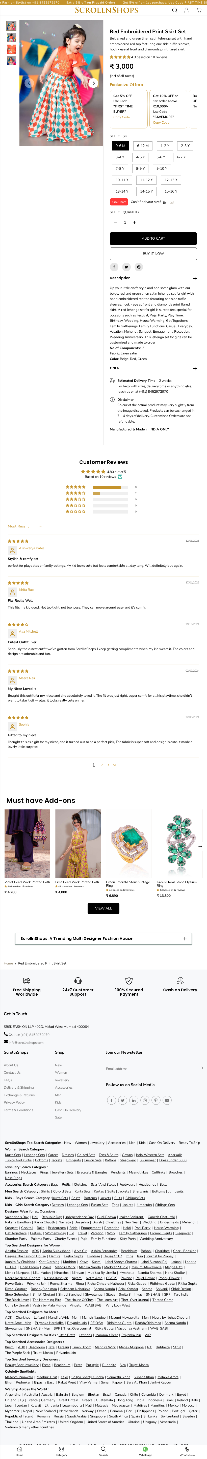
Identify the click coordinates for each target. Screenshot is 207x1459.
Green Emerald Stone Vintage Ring (128, 884)
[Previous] (29, 83)
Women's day (55, 1233)
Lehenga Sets (34, 1154)
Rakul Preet (67, 1382)
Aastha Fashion (16, 1250)
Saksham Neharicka (75, 1288)
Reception (111, 1227)
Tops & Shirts (108, 1154)
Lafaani (176, 1261)
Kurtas (99, 1191)
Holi (35, 1217)
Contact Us (12, 1072)
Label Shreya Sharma (121, 1261)
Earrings (11, 1172)
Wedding (149, 1222)
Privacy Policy (14, 1102)
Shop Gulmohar (17, 1294)
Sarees (53, 1154)
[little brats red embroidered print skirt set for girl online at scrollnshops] (61, 83)
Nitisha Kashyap (56, 1278)
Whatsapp (145, 1455)
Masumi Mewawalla (147, 1267)
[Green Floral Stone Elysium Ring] (179, 843)
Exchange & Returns (19, 1095)
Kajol (64, 1377)
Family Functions (103, 1238)
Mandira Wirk (65, 1267)
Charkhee (162, 1250)
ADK (35, 1250)
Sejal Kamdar (128, 1288)
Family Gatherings (133, 1233)
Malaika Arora (168, 1377)
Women (61, 1072)
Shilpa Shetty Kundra (87, 1377)
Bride (73, 1227)
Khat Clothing (49, 1261)
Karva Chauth (44, 1222)
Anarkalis (175, 1154)
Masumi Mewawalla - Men (129, 1317)
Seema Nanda (104, 1288)
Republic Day (52, 1217)
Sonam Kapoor (112, 1382)
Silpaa (110, 1294)
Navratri (65, 1222)
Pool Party (142, 1227)
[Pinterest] (139, 267)
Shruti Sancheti (70, 1294)
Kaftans (110, 1160)
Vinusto (75, 1305)
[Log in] (186, 10)
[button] (120, 57)
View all (103, 908)
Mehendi (188, 1222)
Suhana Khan (144, 1377)
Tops (115, 1204)
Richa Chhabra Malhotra (105, 1283)
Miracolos (61, 1272)
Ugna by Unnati (17, 1305)
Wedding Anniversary (156, 1238)
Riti (149, 1347)
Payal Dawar (145, 1278)
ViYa (148, 1335)
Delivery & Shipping (19, 1087)
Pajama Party (41, 1238)
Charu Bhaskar (184, 1250)
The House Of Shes (79, 1299)
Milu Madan (42, 1272)
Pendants (118, 1172)
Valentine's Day (17, 1217)
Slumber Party (16, 1238)
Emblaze (93, 1256)
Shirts (45, 1191)
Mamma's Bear (106, 1335)
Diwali (97, 1222)
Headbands (147, 1184)
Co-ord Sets (86, 1154)
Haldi (127, 1227)
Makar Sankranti (131, 1217)
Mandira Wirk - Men (63, 1317)
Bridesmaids (169, 1222)
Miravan (78, 1272)
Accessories (63, 1087)
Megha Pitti (174, 1267)
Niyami (77, 1278)
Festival (36, 1233)
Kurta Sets (13, 1154)
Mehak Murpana (17, 1272)
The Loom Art (107, 1299)
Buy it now (153, 253)
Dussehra (81, 1222)
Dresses (68, 1154)
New (58, 1065)
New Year (131, 1222)
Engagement (91, 1227)
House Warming (166, 1227)
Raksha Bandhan (18, 1222)
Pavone (126, 1278)
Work (111, 1233)
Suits (111, 1191)
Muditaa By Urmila (102, 1272)
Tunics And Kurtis (18, 1160)
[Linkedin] (133, 1100)
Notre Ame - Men (18, 1322)
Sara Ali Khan (136, 1382)
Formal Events (161, 1233)
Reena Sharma (61, 1283)
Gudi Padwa (106, 1217)
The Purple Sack (17, 1352)
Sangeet (11, 1227)
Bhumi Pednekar (18, 1382)
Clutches (80, 1184)
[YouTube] (167, 1100)
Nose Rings (13, 1178)
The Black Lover (17, 1299)
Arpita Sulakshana (56, 1250)
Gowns (127, 1154)
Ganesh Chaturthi (161, 1217)
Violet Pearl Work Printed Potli (27, 882)
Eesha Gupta (73, 1256)
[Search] (174, 10)
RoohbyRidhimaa (44, 1288)
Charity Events (66, 1238)
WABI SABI (93, 1305)
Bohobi (146, 1250)
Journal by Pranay (159, 1256)
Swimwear (148, 1160)
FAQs (8, 1080)
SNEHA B (153, 1294)
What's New (187, 1455)
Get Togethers (16, 1233)
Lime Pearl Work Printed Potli (77, 882)
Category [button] (61, 1455)
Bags (54, 1184)
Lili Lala (10, 1267)
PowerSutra (14, 1283)
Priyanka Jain (36, 1283)
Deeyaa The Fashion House (25, 1256)
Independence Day (79, 1217)
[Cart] (198, 10)
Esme (46, 1364)
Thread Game (162, 1299)
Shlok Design (181, 1288)
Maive (46, 1267)
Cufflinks (158, 1172)
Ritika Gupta (187, 1283)
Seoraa (147, 1288)
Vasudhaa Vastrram (132, 1328)
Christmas (113, 1222)
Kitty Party (128, 1238)
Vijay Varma (88, 1382)
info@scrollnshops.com (26, 1042)
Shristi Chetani (44, 1294)
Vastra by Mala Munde (49, 1305)
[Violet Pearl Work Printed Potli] (27, 843)
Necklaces (28, 1172)
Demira (54, 1256)
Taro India (181, 1294)
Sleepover (183, 1233)
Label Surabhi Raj (154, 1261)
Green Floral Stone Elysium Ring (177, 884)
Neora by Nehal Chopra (22, 1278)
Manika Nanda (90, 1267)
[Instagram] (144, 1100)
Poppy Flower (169, 1278)
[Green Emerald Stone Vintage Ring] (129, 843)
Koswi (84, 1261)
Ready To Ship (189, 1142)
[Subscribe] (201, 1069)
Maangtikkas (138, 1172)
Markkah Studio (116, 1267)
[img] (18, 541)
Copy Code (121, 117)
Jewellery (62, 1080)
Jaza (140, 1256)
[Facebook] (114, 267)
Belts (163, 1184)
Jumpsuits (73, 1160)
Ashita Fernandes (104, 1250)
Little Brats (67, 1335)
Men (58, 1095)
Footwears (127, 1184)
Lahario (190, 1261)
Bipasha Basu (44, 1382)
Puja (84, 1238)
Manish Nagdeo (94, 1317)
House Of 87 (113, 1256)
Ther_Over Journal (135, 1299)
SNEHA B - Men (38, 1328)
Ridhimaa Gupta (162, 1283)
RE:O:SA (96, 1322)
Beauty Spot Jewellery (22, 1364)
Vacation (97, 1233)
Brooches (176, 1172)
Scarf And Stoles (103, 1184)
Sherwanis (140, 1191)
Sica (123, 1364)
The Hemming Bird (47, 1299)
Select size (120, 136)
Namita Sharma (150, 1272)
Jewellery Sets (62, 1172)
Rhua (80, 1283)
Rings (44, 1172)
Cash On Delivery (68, 1110)
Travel (82, 1233)
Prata (78, 1364)
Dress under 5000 (173, 1160)
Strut (177, 1347)
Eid (71, 1233)
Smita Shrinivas (130, 1294)
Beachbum (129, 1250)
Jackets (56, 1160)
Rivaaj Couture (16, 1288)
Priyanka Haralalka (49, 1322)
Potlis (66, 1184)
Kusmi (96, 1261)
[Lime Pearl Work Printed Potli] (78, 843)
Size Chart (119, 202)
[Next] (93, 83)
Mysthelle (126, 1272)
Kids (58, 1102)
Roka (40, 1227)
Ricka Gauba (136, 1283)
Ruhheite (163, 1347)
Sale (58, 1117)
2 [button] (102, 765)
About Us (11, 1065)
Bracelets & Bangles (92, 1172)
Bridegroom (57, 1227)
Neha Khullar (175, 1272)
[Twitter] (126, 267)
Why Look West (118, 1305)
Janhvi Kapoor (160, 1382)
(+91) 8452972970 (34, 1034)
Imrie (129, 1256)
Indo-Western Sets (150, 1154)
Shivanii (162, 1288)
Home (8, 963)
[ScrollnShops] (106, 10)
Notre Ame (94, 1278)
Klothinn (69, 1261)
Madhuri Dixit (47, 1377)
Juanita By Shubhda (20, 1261)
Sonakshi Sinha (118, 1377)
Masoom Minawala (19, 1377)
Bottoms (41, 1160)
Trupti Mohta (43, 1352)
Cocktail (27, 1227)
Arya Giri (80, 1250)
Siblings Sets (135, 1198)
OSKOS (111, 1278)
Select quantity (125, 212)
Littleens (85, 1335)
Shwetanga (93, 1294)
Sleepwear (128, 1160)
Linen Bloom (29, 1267)
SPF (167, 1294)
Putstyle (92, 1364)
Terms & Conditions (18, 1110)
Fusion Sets (92, 1160)
